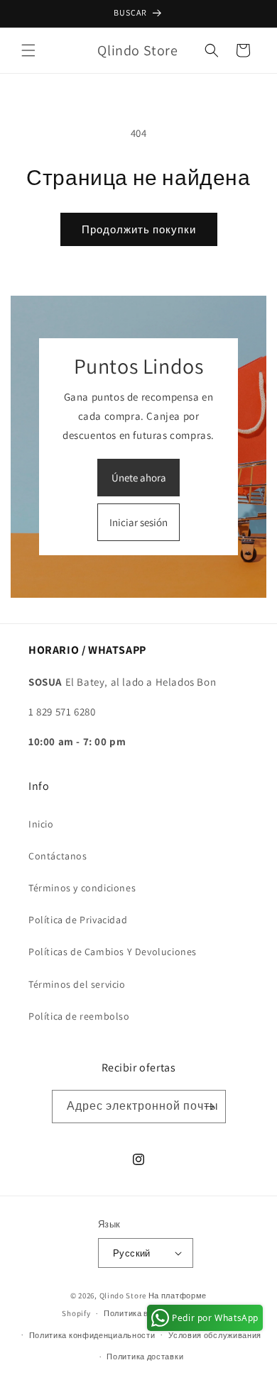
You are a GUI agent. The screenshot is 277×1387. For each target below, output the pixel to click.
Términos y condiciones (82, 887)
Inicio (41, 824)
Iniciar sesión (138, 522)
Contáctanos (57, 856)
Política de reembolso (79, 1016)
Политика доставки (145, 1356)
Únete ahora (139, 477)
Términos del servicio (77, 984)
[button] (28, 50)
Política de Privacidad (77, 919)
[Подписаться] (209, 1106)
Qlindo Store (122, 1295)
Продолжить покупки (139, 229)
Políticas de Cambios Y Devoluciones (112, 951)
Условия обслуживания (214, 1335)
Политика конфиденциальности (92, 1335)
